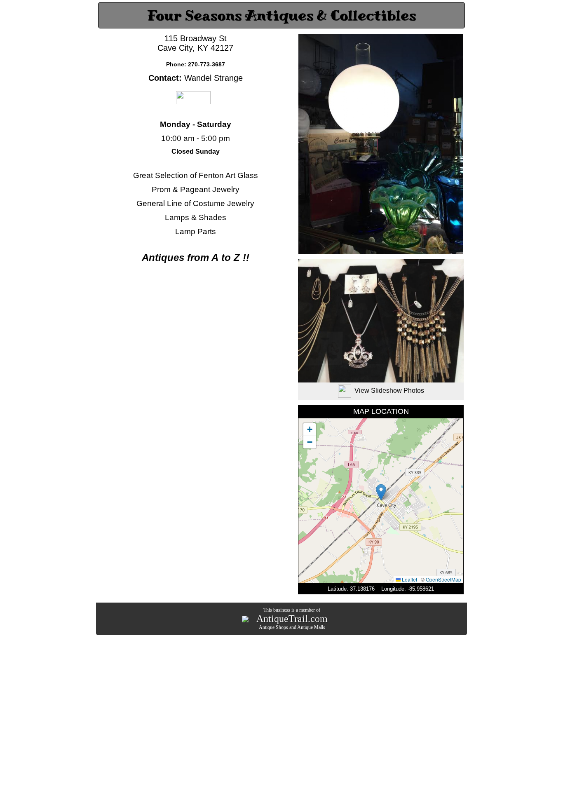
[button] (381, 492)
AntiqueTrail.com (292, 618)
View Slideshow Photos (389, 390)
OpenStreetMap (443, 579)
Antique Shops (273, 627)
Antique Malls (311, 627)
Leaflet (409, 579)
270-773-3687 (206, 64)
